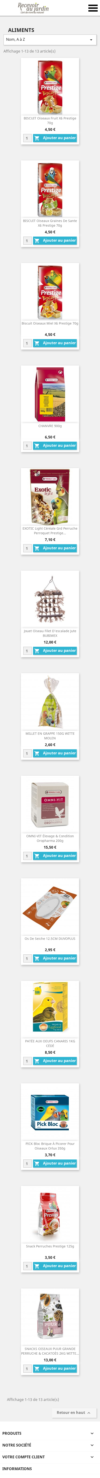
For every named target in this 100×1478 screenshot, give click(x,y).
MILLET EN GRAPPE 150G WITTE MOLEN (50, 735)
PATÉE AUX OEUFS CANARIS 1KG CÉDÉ (50, 1043)
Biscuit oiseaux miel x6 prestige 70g (50, 323)
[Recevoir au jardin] (33, 8)
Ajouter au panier (55, 138)
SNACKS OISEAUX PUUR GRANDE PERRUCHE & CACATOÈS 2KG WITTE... (50, 1351)
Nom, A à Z (50, 40)
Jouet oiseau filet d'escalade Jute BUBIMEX (50, 633)
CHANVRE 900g (50, 426)
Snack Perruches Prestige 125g (50, 1246)
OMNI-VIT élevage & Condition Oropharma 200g (50, 838)
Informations (17, 1468)
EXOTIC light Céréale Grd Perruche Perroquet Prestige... (50, 530)
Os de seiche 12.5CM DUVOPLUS (50, 938)
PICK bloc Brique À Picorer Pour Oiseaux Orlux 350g (50, 1145)
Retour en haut (74, 1413)
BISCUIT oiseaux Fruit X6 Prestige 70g (50, 120)
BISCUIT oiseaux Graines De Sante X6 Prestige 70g (50, 223)
